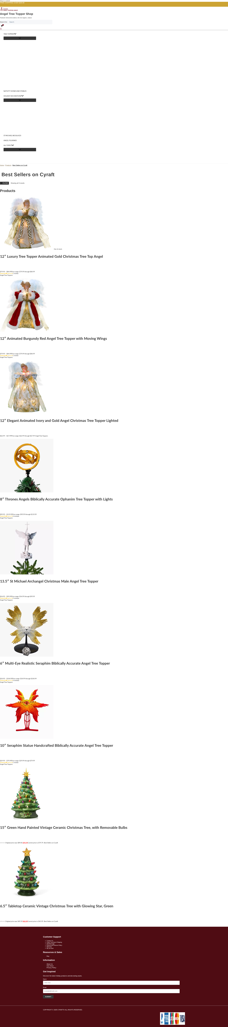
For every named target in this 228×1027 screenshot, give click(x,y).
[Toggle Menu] (20, 38)
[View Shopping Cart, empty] (1, 26)
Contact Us (50, 940)
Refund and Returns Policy (54, 945)
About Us (50, 964)
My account (50, 948)
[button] (15, 34)
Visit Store (50, 966)
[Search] (51, 22)
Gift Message (50, 943)
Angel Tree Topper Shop (16, 13)
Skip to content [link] (5, 1)
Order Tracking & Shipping (54, 942)
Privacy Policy (51, 968)
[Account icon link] (1, 29)
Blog (48, 956)
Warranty (49, 947)
